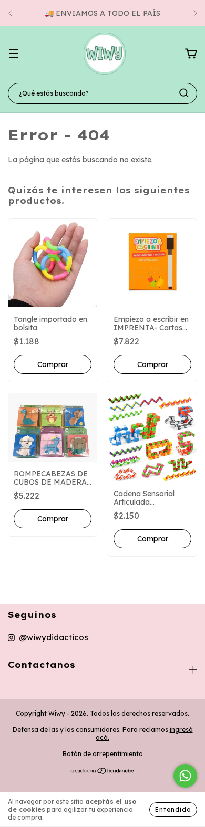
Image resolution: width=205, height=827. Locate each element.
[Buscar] (184, 93)
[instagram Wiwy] (48, 637)
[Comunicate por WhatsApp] (185, 776)
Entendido (173, 809)
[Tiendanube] (103, 772)
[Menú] (13, 54)
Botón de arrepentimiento (103, 754)
